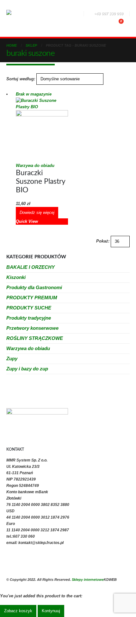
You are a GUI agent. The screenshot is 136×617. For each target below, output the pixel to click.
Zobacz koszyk (18, 610)
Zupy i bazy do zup (27, 368)
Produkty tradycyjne (28, 318)
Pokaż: (102, 241)
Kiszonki (16, 277)
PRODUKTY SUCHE (28, 307)
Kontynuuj (51, 610)
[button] (47, 14)
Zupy (11, 358)
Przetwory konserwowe (32, 328)
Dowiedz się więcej (37, 212)
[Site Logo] (23, 18)
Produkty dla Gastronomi (34, 287)
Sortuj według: (20, 78)
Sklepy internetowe (88, 579)
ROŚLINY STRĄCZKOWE (34, 338)
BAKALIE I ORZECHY (30, 267)
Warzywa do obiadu (35, 165)
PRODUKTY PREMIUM (31, 297)
